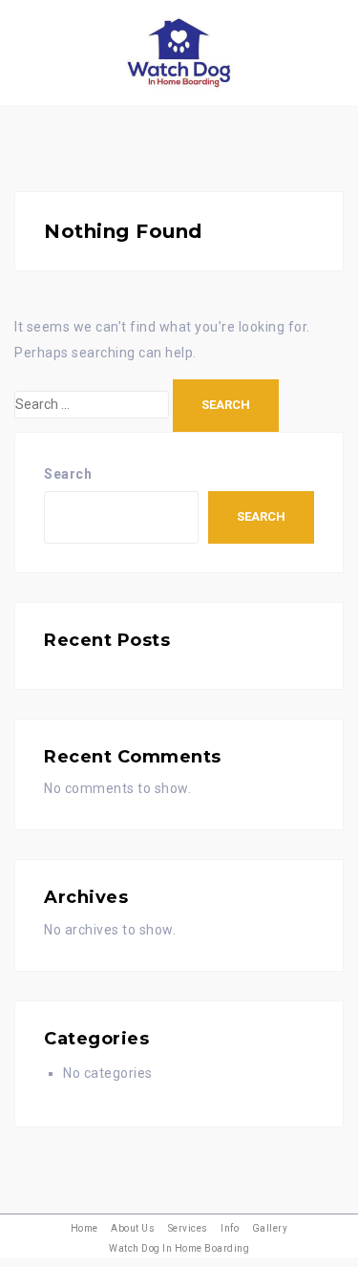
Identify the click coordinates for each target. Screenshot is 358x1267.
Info (230, 1228)
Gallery (270, 1228)
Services (188, 1228)
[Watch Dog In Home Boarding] (179, 51)
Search (68, 474)
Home (84, 1228)
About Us (133, 1228)
